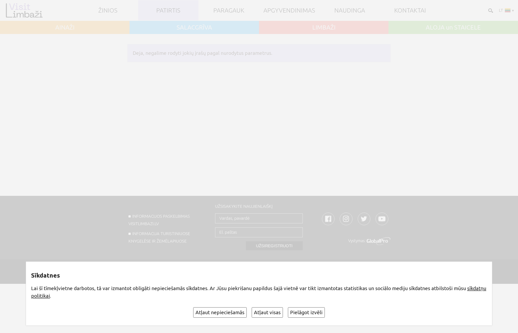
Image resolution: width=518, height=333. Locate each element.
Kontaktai (410, 10)
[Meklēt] (490, 10)
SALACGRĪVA (194, 27)
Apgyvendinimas (289, 10)
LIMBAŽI (323, 27)
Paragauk (228, 10)
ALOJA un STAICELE (453, 27)
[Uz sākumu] (26, 10)
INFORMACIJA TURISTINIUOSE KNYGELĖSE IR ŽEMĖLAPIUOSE (159, 237)
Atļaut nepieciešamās (219, 312)
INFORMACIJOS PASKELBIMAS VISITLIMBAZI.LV (159, 220)
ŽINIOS (107, 10)
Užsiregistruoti (274, 246)
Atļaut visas (267, 312)
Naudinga (349, 10)
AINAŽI (64, 27)
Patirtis (168, 10)
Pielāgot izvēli (306, 312)
